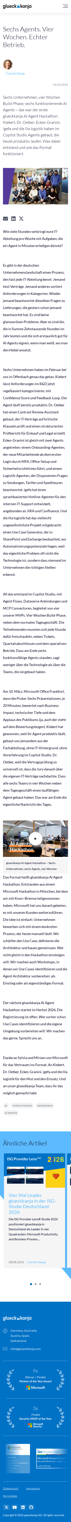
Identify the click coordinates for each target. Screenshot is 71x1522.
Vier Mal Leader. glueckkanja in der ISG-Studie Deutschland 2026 (32, 1203)
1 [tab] (31, 1284)
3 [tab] (39, 1284)
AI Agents (11, 1112)
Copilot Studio (22, 1105)
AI (6, 1105)
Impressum (33, 1488)
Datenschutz (10, 1488)
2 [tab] (35, 1284)
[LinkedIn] (23, 1507)
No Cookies (10, 1495)
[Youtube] (14, 1507)
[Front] (17, 1318)
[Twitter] (6, 1507)
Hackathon (44, 1105)
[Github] (31, 1507)
